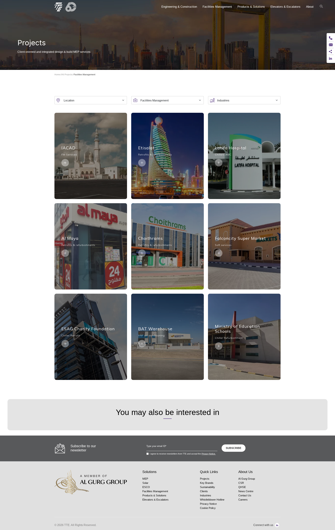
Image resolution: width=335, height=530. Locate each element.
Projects (204, 478)
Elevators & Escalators (155, 499)
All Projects (67, 74)
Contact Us (244, 495)
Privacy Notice (208, 503)
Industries (205, 495)
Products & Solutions (154, 495)
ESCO (146, 487)
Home (57, 74)
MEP (145, 478)
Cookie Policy (208, 508)
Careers (243, 499)
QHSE (242, 487)
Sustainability (207, 487)
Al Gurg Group (246, 478)
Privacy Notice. (209, 454)
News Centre (245, 491)
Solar (145, 483)
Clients (204, 491)
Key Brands (206, 483)
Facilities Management (155, 491)
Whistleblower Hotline (212, 499)
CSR (241, 483)
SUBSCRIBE (233, 448)
